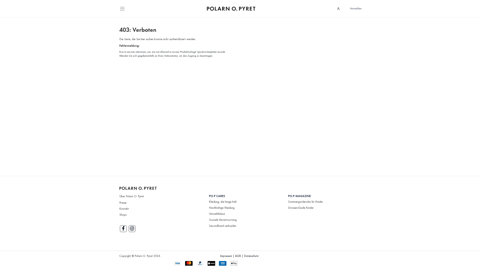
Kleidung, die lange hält (223, 201)
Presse (122, 202)
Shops (122, 214)
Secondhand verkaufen (222, 226)
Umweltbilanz (217, 213)
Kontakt (124, 208)
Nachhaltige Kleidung (221, 207)
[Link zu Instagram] (132, 228)
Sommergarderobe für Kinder (305, 201)
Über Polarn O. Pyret (131, 196)
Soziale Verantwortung (223, 220)
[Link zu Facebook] (123, 228)
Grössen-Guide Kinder (301, 207)
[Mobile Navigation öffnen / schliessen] (122, 8)
